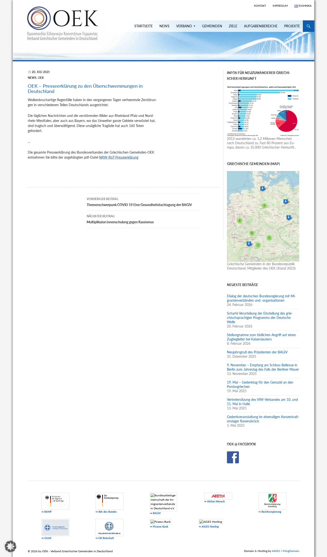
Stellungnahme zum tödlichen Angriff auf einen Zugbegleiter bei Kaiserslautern (261, 337)
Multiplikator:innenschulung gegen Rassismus (120, 219)
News (164, 26)
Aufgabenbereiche (260, 26)
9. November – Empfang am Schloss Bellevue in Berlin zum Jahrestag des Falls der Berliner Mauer (263, 367)
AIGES (276, 551)
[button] (10, 546)
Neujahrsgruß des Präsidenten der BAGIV (257, 352)
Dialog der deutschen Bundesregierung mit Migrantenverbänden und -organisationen (261, 298)
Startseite (143, 26)
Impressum (280, 5)
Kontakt (260, 5)
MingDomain (291, 551)
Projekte (292, 26)
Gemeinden (212, 26)
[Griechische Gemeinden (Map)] (263, 216)
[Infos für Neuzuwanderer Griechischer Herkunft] (263, 111)
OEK (41, 78)
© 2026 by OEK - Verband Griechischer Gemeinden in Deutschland (70, 551)
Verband (184, 26)
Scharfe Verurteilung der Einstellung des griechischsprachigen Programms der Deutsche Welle (260, 317)
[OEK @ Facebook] (233, 457)
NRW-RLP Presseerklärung (118, 157)
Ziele (233, 26)
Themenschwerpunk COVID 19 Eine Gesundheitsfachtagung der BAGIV (139, 202)
